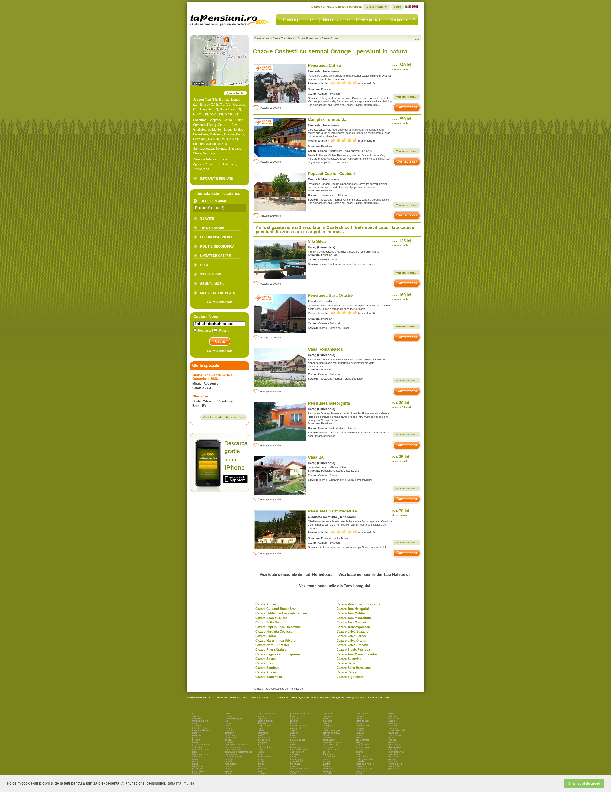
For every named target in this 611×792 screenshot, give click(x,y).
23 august (328, 754)
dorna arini (231, 737)
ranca (195, 761)
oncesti (392, 740)
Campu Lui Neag (204, 125)
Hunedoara (227, 109)
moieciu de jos (200, 720)
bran (194, 713)
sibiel (227, 713)
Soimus (221, 148)
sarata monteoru (267, 713)
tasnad (228, 771)
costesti (360, 730)
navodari (327, 773)
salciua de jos (297, 740)
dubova (262, 723)
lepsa (260, 728)
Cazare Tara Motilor (351, 613)
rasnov (196, 723)
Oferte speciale (368, 20)
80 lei (401, 404)
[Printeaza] (417, 38)
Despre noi (318, 6)
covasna (229, 732)
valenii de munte (365, 763)
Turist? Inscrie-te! (376, 6)
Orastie (229, 134)
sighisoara (197, 747)
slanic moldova (233, 749)
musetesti (393, 756)
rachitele (295, 771)
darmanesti (362, 756)
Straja (210, 164)
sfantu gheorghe (365, 768)
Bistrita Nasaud (229, 99)
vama (195, 742)
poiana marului (233, 747)
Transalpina (201, 169)
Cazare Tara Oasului (351, 622)
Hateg (227, 129)
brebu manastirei (365, 759)
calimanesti (362, 713)
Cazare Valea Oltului (351, 640)
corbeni (229, 742)
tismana (327, 771)
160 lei (401, 297)
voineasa (295, 744)
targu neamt (297, 759)
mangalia (393, 732)
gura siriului (296, 761)
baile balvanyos (331, 730)
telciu (391, 737)
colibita (261, 749)
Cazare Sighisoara (350, 676)
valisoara (393, 728)
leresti (261, 763)
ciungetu (327, 725)
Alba (208, 99)
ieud (260, 771)
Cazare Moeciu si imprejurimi (358, 604)
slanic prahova (200, 754)
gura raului (198, 771)
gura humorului (200, 744)
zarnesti (196, 735)
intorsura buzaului (300, 768)
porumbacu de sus (300, 713)
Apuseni (198, 164)
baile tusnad (231, 735)
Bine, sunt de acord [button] (584, 783)
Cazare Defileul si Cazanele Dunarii (281, 613)
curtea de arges (233, 718)
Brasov (205, 104)
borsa (228, 768)
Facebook (355, 6)
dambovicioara (266, 756)
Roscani (198, 144)
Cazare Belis (346, 663)
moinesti (294, 754)
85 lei (400, 458)
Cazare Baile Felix (268, 676)
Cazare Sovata (265, 658)
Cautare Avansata (219, 302)
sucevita (262, 773)
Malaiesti (216, 134)
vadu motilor (297, 751)
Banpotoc (215, 120)
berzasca (361, 766)
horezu (261, 754)
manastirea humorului (236, 744)
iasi (226, 720)
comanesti (295, 728)
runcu (261, 759)
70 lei (400, 512)
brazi (260, 744)
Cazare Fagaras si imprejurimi (277, 654)
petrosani (197, 768)
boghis (359, 751)
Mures (197, 114)
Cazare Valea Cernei (351, 636)
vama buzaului (331, 749)
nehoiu (392, 716)
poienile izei (264, 737)
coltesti (327, 737)
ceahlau (360, 749)
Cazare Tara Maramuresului (357, 654)
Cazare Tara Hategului (353, 608)
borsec (294, 723)
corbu (326, 728)
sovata (196, 716)
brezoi (391, 713)
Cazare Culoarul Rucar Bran (275, 608)
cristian (392, 749)
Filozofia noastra (337, 6)
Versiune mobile (259, 697)
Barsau (228, 120)
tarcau (293, 766)
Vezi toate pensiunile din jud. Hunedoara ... (298, 574)
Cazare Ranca (347, 672)
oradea (294, 737)
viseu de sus (395, 735)
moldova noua (298, 725)
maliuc (359, 737)
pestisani (328, 747)
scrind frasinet (396, 751)
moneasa (295, 763)
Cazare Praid (264, 663)
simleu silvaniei (396, 730)
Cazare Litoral (265, 636)
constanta (393, 718)
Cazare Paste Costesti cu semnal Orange (278, 688)
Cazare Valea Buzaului (353, 631)
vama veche (329, 756)
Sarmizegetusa (203, 148)
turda (326, 759)
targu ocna (296, 747)
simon (326, 718)
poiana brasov (265, 720)
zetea (326, 751)
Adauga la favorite (270, 107)
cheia (228, 723)
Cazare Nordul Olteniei (272, 645)
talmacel (392, 725)
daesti (326, 763)
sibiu (194, 751)
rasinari (294, 720)
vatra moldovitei (298, 749)
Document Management (332, 697)
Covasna (239, 104)
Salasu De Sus (216, 144)
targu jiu (360, 732)
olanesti (392, 742)
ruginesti (360, 771)
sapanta (262, 718)
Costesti (223, 125)
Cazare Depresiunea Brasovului (278, 626)
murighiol (262, 742)
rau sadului (394, 766)
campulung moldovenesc (238, 751)
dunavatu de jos (332, 742)
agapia (228, 728)
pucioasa (393, 723)
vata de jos (394, 744)
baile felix (197, 718)
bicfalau (360, 728)
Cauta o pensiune (298, 20)
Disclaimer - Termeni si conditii (232, 697)
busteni (229, 759)
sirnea (359, 773)
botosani (262, 768)
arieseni (196, 725)
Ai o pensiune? (402, 20)
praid (195, 737)
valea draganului (234, 756)
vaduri (359, 723)
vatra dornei (362, 720)
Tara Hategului (226, 164)
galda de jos (395, 768)
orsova (228, 766)
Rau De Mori (229, 139)
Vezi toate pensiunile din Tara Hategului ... (375, 574)
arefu (293, 773)
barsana (360, 716)
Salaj (213, 114)
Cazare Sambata (267, 667)
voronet (229, 730)
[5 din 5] (344, 83)
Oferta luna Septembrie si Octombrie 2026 (213, 376)
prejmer (360, 735)
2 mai (293, 716)
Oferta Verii (201, 396)
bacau (359, 718)
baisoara (327, 720)
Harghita (206, 109)
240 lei (401, 67)
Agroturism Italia (307, 697)
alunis (391, 759)
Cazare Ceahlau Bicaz (271, 617)
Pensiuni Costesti (207, 208)
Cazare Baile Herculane (354, 667)
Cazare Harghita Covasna (273, 631)
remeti (228, 761)
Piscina (223, 330)
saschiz (294, 756)
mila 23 (261, 735)
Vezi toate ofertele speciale (223, 417)
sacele (391, 720)
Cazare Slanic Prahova (353, 649)
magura (294, 718)
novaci (293, 742)
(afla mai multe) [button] (181, 783)
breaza (196, 773)
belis (194, 732)
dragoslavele (395, 747)
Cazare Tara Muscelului (354, 617)
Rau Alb (213, 139)
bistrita (261, 761)
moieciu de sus (200, 749)
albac (195, 763)
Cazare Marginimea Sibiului (275, 640)
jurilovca (327, 768)
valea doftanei (265, 747)
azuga (326, 761)
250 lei (401, 121)
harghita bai (362, 744)
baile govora (362, 740)
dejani (293, 730)
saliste (261, 730)
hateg (261, 716)
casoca (294, 732)
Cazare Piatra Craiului (271, 649)
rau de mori (264, 740)
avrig (227, 725)
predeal (196, 740)
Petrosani (199, 139)
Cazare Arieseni (267, 672)
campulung (198, 766)
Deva (234, 125)
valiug (359, 742)
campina (393, 761)
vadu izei (197, 756)
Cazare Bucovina (349, 658)
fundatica (393, 754)
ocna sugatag (330, 744)
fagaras (327, 766)
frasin (228, 773)
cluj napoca (231, 754)
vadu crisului (362, 747)
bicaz (293, 735)
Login (397, 6)
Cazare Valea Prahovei (353, 645)
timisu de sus (363, 725)
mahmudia (230, 763)
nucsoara (328, 713)
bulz (358, 754)
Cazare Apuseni (267, 604)
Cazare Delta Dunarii (270, 622)
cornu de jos (395, 763)
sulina (261, 751)
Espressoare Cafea (378, 697)
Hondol (237, 129)
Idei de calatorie (336, 20)
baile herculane (200, 728)
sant (260, 766)
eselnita (229, 716)
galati (326, 723)
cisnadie (360, 761)
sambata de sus (201, 730)
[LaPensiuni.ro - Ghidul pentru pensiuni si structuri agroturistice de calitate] (229, 19)
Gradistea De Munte (207, 129)
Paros (240, 134)
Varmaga (209, 153)
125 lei (401, 243)
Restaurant (205, 330)
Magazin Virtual (356, 697)
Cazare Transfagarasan (353, 626)
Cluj (222, 104)
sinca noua (329, 740)
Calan (239, 120)
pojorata (327, 716)
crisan (195, 759)
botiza (228, 740)
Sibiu (228, 114)
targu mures (264, 725)
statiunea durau (331, 732)
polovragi (263, 732)
